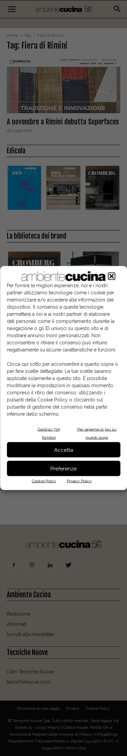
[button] (111, 276)
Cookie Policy (44, 481)
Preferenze (63, 468)
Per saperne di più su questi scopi (97, 433)
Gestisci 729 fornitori (49, 433)
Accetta (63, 450)
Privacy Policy (79, 481)
